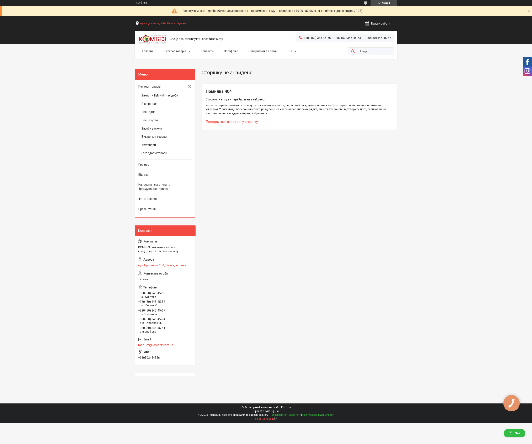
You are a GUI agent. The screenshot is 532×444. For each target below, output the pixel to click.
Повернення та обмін (263, 51)
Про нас (143, 164)
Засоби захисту (152, 128)
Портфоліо (231, 51)
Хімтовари (149, 145)
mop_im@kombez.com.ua (155, 345)
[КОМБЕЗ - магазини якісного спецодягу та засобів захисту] (152, 39)
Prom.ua (286, 407)
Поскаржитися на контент (285, 414)
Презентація (147, 209)
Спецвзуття (150, 120)
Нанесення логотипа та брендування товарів (154, 186)
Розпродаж (149, 103)
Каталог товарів (175, 51)
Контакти (207, 51)
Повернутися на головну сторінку (232, 122)
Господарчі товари (154, 153)
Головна (148, 51)
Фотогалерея (147, 198)
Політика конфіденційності (318, 414)
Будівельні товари (154, 136)
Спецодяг (148, 112)
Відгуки (143, 174)
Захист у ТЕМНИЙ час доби (160, 95)
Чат (517, 433)
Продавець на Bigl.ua (266, 411)
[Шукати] (353, 51)
